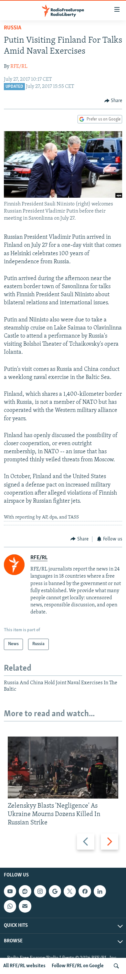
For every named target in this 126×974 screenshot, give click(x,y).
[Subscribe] (25, 906)
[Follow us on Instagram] (40, 891)
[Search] (116, 966)
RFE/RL (18, 66)
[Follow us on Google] (55, 891)
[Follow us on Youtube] (10, 891)
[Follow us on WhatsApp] (10, 906)
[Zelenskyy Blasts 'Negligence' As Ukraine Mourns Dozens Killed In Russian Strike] (63, 768)
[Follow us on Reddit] (25, 891)
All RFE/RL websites (24, 966)
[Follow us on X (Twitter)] (70, 891)
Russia (12, 28)
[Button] (113, 101)
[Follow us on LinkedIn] (100, 891)
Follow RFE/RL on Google (78, 966)
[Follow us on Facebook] (85, 891)
